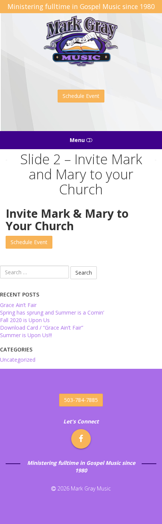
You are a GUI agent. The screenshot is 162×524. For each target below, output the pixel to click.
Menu (78, 140)
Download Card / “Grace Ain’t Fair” (41, 327)
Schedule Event (81, 95)
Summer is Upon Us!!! (26, 335)
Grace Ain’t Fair (18, 305)
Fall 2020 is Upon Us (25, 320)
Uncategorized (17, 359)
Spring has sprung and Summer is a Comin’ (52, 312)
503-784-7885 (81, 399)
